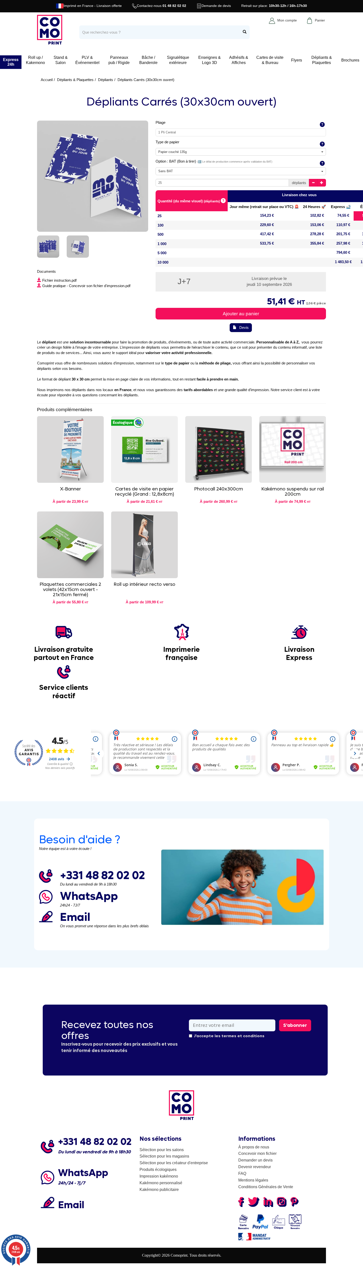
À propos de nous (253, 1147)
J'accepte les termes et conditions (229, 1035)
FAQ (242, 1173)
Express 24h (11, 62)
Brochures (350, 60)
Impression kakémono (159, 1176)
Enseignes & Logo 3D (209, 60)
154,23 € (267, 215)
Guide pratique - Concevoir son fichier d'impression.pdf (86, 286)
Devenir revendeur (254, 1167)
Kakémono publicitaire (159, 1189)
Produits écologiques (158, 1169)
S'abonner (295, 1025)
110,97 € (343, 225)
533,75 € (267, 243)
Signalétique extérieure (178, 60)
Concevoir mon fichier (257, 1153)
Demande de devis (216, 6)
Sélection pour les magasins (164, 1156)
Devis (244, 327)
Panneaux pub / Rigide (119, 60)
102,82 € (317, 215)
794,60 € (343, 252)
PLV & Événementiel (87, 60)
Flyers (296, 60)
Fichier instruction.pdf (59, 280)
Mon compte (287, 20)
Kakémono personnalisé (161, 1183)
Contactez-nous (161, 6)
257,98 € (343, 243)
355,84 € (317, 243)
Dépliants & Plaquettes (321, 60)
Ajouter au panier (241, 313)
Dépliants (105, 80)
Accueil (47, 80)
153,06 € (317, 225)
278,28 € (317, 234)
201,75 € (343, 234)
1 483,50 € (343, 262)
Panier (320, 20)
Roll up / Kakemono (35, 60)
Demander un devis (255, 1160)
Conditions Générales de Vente (265, 1187)
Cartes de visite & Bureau (269, 60)
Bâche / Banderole (148, 60)
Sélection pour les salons (162, 1150)
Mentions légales (253, 1180)
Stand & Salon (61, 60)
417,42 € (267, 234)
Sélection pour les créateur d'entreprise (174, 1163)
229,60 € (267, 225)
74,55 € (343, 215)
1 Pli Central (167, 132)
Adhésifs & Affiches (238, 60)
